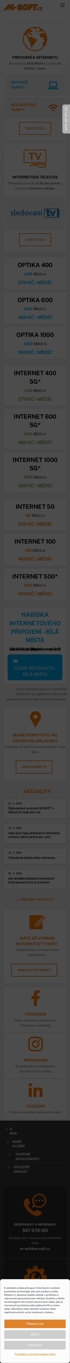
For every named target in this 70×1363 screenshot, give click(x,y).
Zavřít (35, 1334)
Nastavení (35, 1345)
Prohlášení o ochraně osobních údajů (35, 1354)
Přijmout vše (35, 1323)
